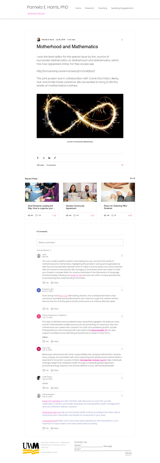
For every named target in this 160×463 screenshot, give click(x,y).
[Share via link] (55, 158)
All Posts (29, 23)
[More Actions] (122, 255)
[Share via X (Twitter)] (43, 158)
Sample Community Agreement (75, 207)
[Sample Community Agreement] (80, 192)
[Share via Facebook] (38, 158)
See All (132, 178)
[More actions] (122, 39)
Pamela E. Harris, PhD (47, 7)
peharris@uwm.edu (49, 452)
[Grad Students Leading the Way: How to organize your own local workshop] (42, 192)
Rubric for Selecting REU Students (115, 207)
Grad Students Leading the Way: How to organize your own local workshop (40, 207)
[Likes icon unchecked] (43, 282)
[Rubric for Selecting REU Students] (118, 192)
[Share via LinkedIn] (49, 158)
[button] (132, 23)
